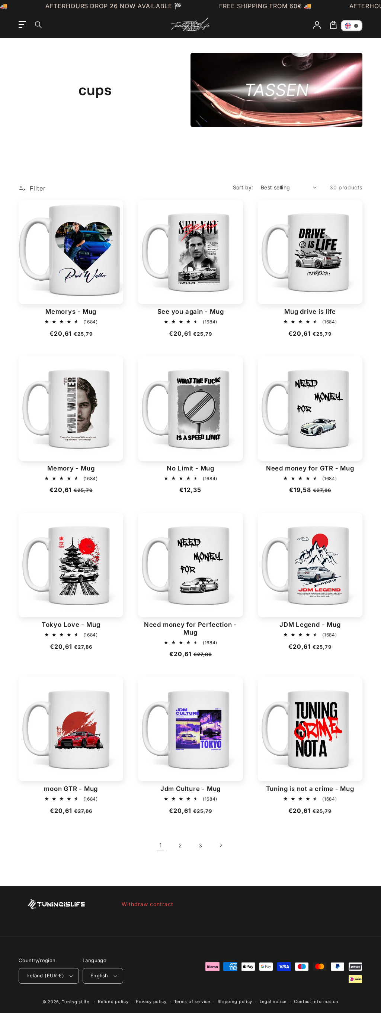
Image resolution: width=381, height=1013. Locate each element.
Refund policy (113, 1001)
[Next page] (220, 845)
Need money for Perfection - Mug (190, 628)
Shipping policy (235, 1001)
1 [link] (160, 845)
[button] (39, 25)
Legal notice (273, 1001)
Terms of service (192, 1001)
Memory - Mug (71, 468)
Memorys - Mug (70, 311)
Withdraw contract (147, 904)
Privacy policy (151, 1001)
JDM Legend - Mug (309, 624)
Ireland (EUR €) (45, 975)
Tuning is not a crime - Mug (310, 788)
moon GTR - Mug (71, 788)
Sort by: (243, 187)
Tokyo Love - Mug (71, 624)
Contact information (316, 1001)
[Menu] (22, 25)
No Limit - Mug (190, 468)
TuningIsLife (75, 1001)
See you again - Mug (190, 311)
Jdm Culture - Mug (190, 788)
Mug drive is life (310, 311)
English (99, 975)
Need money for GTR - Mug (310, 468)
